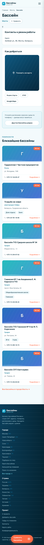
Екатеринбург (8, 450)
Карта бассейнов (8, 464)
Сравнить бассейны (21, 538)
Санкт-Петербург (10, 437)
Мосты (12, 10)
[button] (39, 3)
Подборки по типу (8, 460)
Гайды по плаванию (9, 520)
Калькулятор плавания (10, 467)
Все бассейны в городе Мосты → (16, 389)
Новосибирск (8, 440)
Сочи (5, 443)
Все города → (7, 473)
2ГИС (24, 95)
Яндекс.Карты (12, 95)
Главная (5, 10)
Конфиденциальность (10, 530)
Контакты (5, 524)
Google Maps (11, 101)
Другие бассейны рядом (22, 123)
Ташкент (6, 457)
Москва (6, 434)
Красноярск (7, 453)
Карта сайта (6, 527)
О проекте (6, 514)
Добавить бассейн (9, 517)
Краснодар (7, 447)
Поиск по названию (9, 470)
